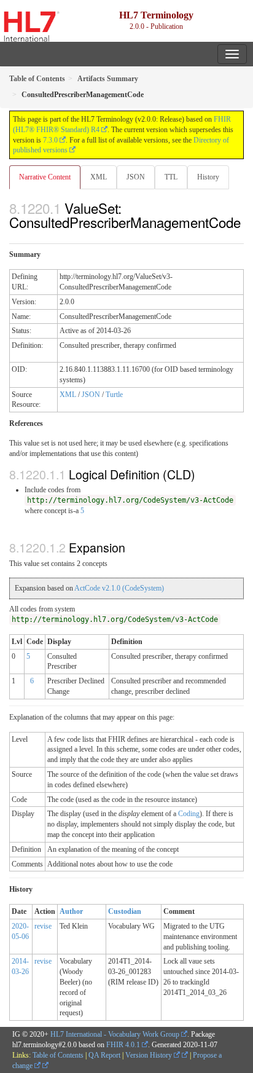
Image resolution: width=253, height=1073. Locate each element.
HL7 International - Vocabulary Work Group (114, 1034)
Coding (189, 813)
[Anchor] (16, 235)
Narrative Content (45, 177)
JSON (135, 177)
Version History (149, 1055)
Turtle (114, 394)
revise (43, 926)
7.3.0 (50, 140)
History (208, 177)
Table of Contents (58, 1055)
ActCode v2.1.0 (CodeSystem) (119, 588)
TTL (171, 177)
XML (98, 177)
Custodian (124, 911)
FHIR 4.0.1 (123, 1044)
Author (71, 911)
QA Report (104, 1055)
